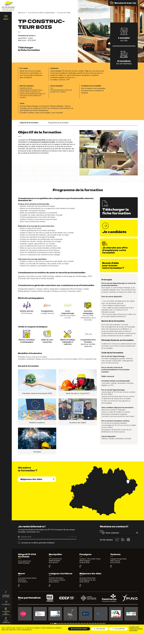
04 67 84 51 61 (53, 562)
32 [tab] (101, 623)
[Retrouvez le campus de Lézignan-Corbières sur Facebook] (49, 585)
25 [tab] (90, 623)
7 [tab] (62, 623)
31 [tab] (100, 623)
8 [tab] (64, 623)
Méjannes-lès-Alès (31, 479)
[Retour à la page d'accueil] (8, 6)
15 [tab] (75, 623)
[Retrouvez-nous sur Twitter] (117, 539)
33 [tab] (103, 623)
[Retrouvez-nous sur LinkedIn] (122, 539)
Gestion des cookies (80, 628)
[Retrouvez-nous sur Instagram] (128, 539)
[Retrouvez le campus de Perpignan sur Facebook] (80, 566)
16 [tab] (76, 623)
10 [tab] (67, 623)
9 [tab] (65, 623)
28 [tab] (95, 623)
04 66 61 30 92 (84, 582)
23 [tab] (87, 623)
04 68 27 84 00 (54, 582)
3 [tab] (55, 623)
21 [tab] (84, 623)
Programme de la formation (58, 123)
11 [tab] (68, 623)
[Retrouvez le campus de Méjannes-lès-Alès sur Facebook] (80, 585)
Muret (21, 573)
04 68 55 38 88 (84, 562)
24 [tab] (89, 623)
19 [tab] (81, 623)
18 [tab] (79, 623)
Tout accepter (119, 628)
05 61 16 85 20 (22, 582)
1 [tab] (50, 623)
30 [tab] (98, 623)
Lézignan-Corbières (60, 573)
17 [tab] (78, 623)
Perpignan (85, 554)
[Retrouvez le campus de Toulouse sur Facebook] (111, 566)
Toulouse (115, 554)
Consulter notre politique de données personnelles (135, 628)
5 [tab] (59, 623)
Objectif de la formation (29, 123)
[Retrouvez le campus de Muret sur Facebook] (18, 585)
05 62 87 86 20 (115, 562)
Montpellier (55, 554)
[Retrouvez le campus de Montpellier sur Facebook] (49, 566)
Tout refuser (100, 628)
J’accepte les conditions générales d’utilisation (38, 543)
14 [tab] (73, 623)
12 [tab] (70, 623)
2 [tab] (52, 623)
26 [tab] (92, 623)
